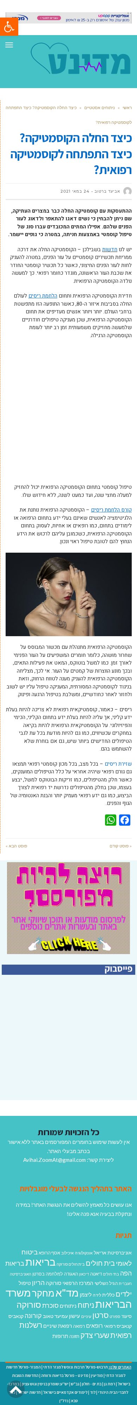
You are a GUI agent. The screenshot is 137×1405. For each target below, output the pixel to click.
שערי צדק (94, 1335)
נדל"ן (63, 1400)
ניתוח (86, 1305)
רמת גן (109, 1383)
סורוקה (29, 1305)
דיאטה (96, 1274)
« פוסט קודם (121, 845)
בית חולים (100, 1263)
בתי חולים (111, 1274)
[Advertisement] (68, 414)
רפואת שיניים (57, 1326)
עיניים (86, 1316)
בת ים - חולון (92, 1383)
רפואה (79, 1326)
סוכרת (50, 1305)
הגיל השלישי (106, 1283)
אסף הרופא (49, 1253)
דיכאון (84, 1274)
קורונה (33, 1315)
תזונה (74, 1336)
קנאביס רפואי (118, 1326)
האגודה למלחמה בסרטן (55, 1274)
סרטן (100, 1315)
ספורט (115, 1316)
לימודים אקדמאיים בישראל (65, 1392)
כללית (108, 1295)
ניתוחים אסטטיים (99, 107)
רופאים (94, 1325)
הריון (38, 1282)
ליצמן (86, 1294)
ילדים (124, 1294)
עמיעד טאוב (55, 1316)
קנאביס (16, 1316)
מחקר (43, 1293)
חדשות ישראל (29, 1392)
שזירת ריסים (118, 764)
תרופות (60, 1336)
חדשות (109, 249)
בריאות (40, 1262)
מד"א (67, 1292)
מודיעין (97, 1375)
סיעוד (126, 1316)
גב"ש (75, 1383)
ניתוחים (68, 1306)
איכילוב (67, 1253)
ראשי (127, 107)
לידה (97, 1295)
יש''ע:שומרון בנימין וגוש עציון (45, 1383)
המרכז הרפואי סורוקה (69, 1283)
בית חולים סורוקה (71, 1264)
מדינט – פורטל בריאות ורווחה (65, 1375)
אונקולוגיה (84, 1253)
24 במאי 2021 (75, 191)
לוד (93, 1392)
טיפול (25, 1283)
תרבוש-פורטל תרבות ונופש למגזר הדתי (75, 1367)
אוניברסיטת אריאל (113, 1253)
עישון (74, 1316)
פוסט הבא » (16, 845)
